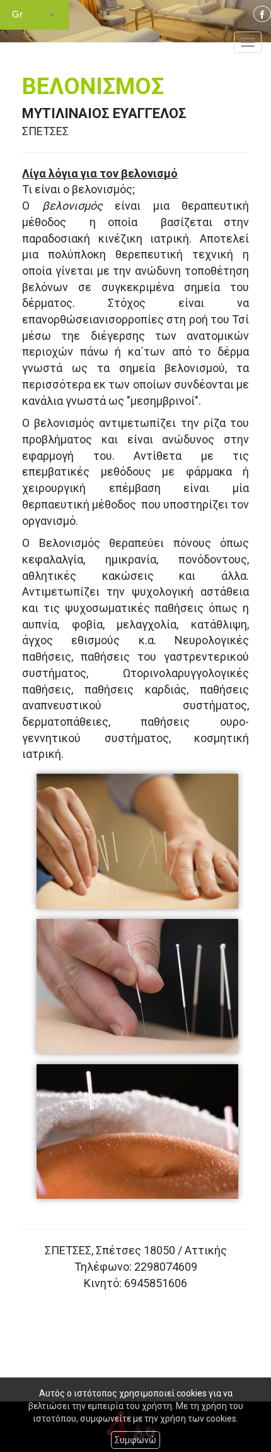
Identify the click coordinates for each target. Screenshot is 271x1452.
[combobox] (34, 15)
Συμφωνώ (135, 1440)
